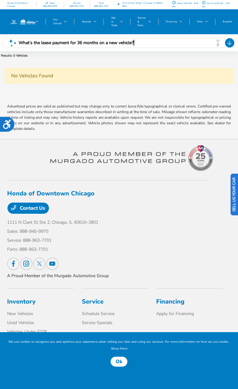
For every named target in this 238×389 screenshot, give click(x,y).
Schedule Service (98, 314)
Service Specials (97, 323)
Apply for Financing (175, 314)
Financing (170, 301)
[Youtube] (52, 264)
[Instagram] (26, 264)
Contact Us (32, 208)
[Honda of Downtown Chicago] (22, 21)
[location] (118, 4)
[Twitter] (39, 264)
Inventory (21, 301)
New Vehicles (20, 314)
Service (93, 301)
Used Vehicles (20, 323)
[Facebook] (13, 264)
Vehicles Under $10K (27, 332)
